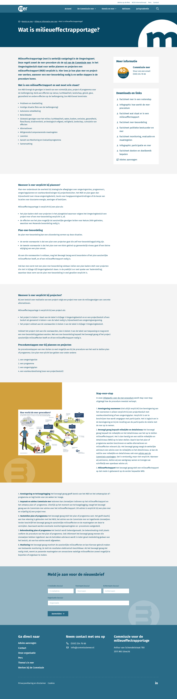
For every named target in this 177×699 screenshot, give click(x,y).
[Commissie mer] (22, 9)
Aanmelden (57, 614)
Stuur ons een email (141, 71)
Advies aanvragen (27, 643)
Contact (22, 648)
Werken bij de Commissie (31, 667)
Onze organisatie (27, 653)
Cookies (51, 683)
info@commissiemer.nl (82, 647)
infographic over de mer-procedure (118, 398)
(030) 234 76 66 (141, 74)
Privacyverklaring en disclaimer (32, 683)
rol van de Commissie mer (77, 62)
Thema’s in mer (26, 662)
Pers (20, 657)
